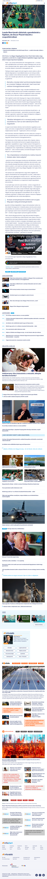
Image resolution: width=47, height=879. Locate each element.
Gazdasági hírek (26, 859)
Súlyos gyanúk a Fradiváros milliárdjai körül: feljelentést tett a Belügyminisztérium (22, 603)
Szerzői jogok (25, 875)
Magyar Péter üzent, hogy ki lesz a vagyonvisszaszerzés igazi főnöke (20, 394)
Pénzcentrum (16, 663)
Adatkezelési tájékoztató (7, 875)
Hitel (17, 731)
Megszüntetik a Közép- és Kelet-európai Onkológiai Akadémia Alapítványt (20, 484)
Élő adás (10, 647)
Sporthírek (15, 859)
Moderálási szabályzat (17, 875)
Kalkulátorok (38, 731)
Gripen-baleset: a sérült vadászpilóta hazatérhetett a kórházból (17, 525)
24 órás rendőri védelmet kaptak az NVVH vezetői (15, 396)
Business (13, 800)
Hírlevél (41, 847)
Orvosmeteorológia (6, 859)
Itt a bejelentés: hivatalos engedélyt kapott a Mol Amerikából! (12, 710)
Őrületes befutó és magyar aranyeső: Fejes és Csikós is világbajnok (20, 575)
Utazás (30, 731)
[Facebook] (40, 875)
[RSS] (36, 875)
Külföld (3, 847)
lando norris (14, 271)
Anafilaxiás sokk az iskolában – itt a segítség (13, 560)
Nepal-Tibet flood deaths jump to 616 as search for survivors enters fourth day (21, 805)
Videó (34, 849)
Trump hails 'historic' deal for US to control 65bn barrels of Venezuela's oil (12, 821)
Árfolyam (24, 663)
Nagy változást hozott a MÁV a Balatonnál (16, 435)
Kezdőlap (8, 266)
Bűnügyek (27, 847)
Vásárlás (23, 731)
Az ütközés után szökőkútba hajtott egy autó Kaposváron (16, 444)
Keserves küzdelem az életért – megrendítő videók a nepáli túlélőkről (33, 481)
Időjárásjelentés (37, 857)
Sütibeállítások (5, 876)
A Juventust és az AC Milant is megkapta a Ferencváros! (9, 481)
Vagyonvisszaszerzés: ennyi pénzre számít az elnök (27, 384)
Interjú (18, 847)
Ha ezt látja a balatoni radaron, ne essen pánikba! (14, 425)
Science (31, 800)
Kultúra (11, 847)
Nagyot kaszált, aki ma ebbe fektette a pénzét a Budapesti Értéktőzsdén (34, 788)
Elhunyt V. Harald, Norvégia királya (10, 557)
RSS (29, 875)
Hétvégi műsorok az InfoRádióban (15, 528)
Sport (12, 266)
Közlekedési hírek (27, 857)
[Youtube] (43, 875)
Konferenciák (32, 663)
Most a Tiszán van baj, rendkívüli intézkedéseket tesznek (31, 466)
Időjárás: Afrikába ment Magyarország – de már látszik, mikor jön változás (22, 449)
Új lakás (41, 663)
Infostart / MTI (5, 40)
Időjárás (41, 849)
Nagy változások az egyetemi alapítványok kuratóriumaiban (9, 466)
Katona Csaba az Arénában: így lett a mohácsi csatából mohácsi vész (21, 423)
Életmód (19, 849)
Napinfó (26, 849)
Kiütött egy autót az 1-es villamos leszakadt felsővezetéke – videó (18, 491)
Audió (34, 847)
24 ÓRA (12, 313)
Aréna (35, 859)
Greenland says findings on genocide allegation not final (34, 832)
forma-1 (7, 271)
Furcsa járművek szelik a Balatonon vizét (12, 488)
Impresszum (26, 873)
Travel (25, 800)
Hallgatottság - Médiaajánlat (17, 873)
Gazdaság (4, 849)
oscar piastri (22, 271)
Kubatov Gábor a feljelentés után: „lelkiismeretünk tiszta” (17, 606)
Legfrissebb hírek (16, 857)
